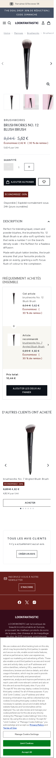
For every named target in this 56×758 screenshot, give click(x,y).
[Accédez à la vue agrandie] (48, 84)
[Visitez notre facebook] (19, 602)
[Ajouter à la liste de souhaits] (44, 181)
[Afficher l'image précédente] (2, 63)
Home (7, 33)
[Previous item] (5, 465)
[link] (43, 23)
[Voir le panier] (48, 23)
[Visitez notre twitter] (27, 602)
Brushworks (33, 33)
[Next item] (48, 465)
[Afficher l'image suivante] (51, 63)
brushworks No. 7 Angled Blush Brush (26, 478)
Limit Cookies (26, 743)
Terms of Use (10, 728)
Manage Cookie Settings (27, 734)
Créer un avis (27, 554)
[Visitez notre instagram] (34, 602)
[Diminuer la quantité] (8, 167)
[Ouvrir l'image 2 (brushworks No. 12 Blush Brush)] (31, 102)
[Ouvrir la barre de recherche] (9, 23)
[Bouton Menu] (3, 23)
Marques (18, 33)
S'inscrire (27, 587)
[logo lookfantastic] (27, 23)
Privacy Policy (37, 725)
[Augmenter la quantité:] (29, 167)
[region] (27, 697)
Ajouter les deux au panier (27, 390)
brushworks (14, 120)
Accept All (27, 752)
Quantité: (10, 160)
